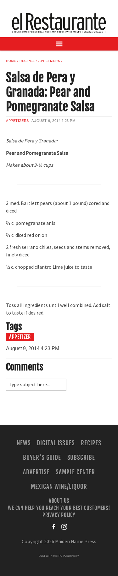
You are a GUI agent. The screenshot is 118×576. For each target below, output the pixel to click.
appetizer (20, 337)
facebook (54, 527)
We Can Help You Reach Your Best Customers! (59, 508)
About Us (59, 501)
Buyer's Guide (42, 457)
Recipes (27, 61)
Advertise (36, 472)
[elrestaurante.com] (59, 22)
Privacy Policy (59, 515)
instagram (64, 527)
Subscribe (81, 457)
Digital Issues (56, 443)
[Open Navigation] (59, 44)
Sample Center (75, 472)
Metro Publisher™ (66, 556)
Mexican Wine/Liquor (59, 486)
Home (11, 61)
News (24, 443)
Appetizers (49, 61)
